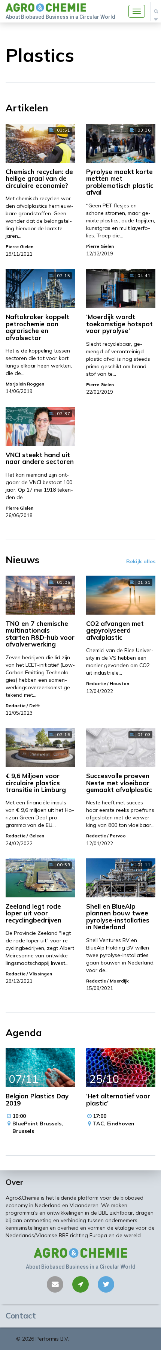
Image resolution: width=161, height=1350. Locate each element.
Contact (21, 1315)
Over (15, 1182)
